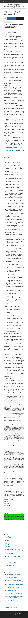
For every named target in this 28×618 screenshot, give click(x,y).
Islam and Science (8, 541)
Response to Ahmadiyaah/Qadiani (12, 552)
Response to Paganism (9, 557)
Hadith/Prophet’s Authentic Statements (12, 539)
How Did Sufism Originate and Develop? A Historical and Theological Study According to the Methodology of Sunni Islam (14, 582)
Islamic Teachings (8, 547)
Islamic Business (8, 543)
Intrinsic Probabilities (10, 150)
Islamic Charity (8, 544)
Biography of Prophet (9, 536)
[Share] (11, 18)
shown (7, 40)
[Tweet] (20, 18)
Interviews (7, 540)
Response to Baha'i (9, 555)
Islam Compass (14, 5)
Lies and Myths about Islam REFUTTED (13, 549)
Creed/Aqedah (8, 537)
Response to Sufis (8, 560)
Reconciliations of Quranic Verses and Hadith (14, 550)
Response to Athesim (9, 553)
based (6, 65)
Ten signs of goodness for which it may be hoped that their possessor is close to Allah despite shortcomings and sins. (13, 593)
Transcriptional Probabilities (11, 147)
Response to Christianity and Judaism (12, 556)
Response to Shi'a (8, 559)
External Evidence (11, 141)
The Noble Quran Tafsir (9, 565)
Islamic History (8, 546)
